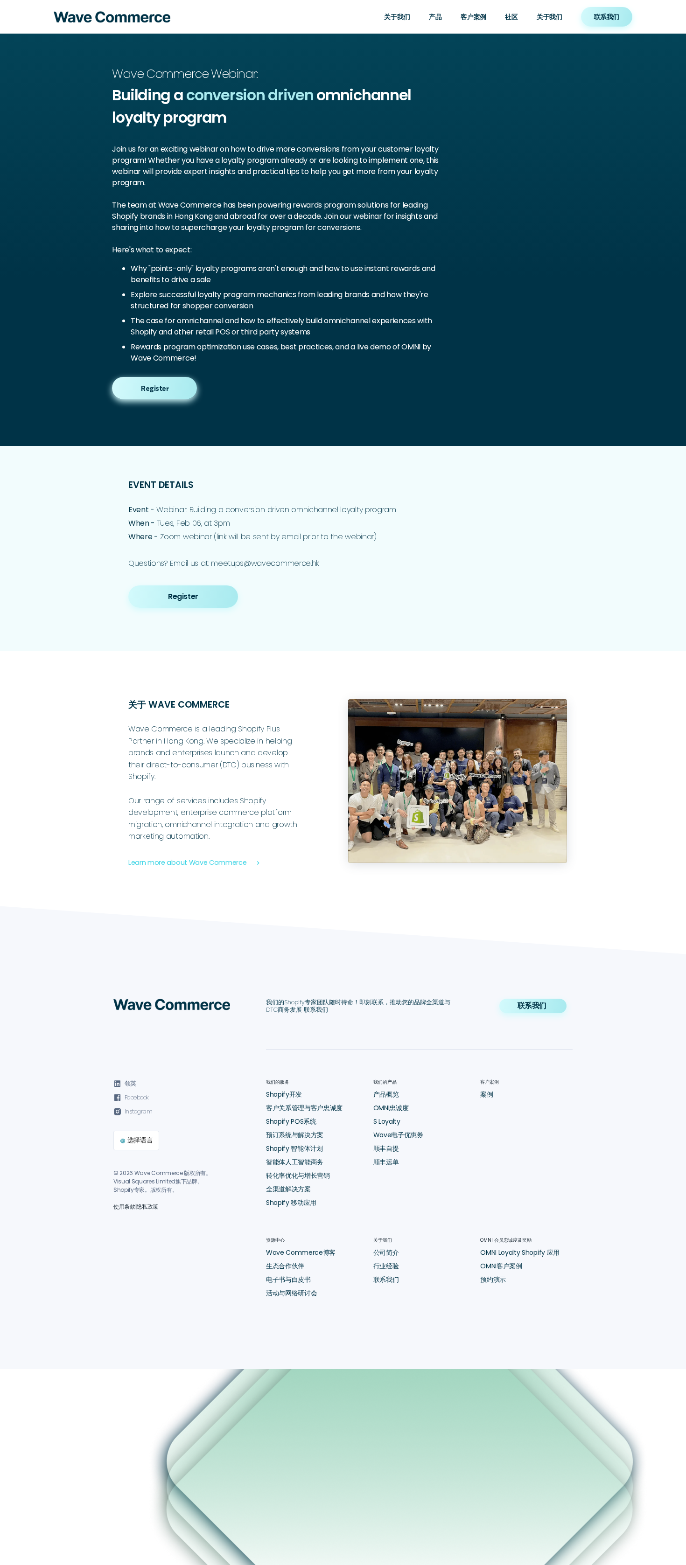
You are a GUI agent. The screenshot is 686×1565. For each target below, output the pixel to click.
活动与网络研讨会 (291, 1293)
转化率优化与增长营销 (298, 1175)
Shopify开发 (284, 1094)
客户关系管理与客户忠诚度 (304, 1108)
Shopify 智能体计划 (294, 1148)
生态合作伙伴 (285, 1266)
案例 (486, 1094)
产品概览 (386, 1094)
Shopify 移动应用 (291, 1202)
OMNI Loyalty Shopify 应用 (520, 1252)
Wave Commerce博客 (301, 1252)
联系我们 (386, 1279)
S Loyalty (386, 1121)
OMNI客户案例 (501, 1266)
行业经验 (386, 1266)
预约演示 (493, 1279)
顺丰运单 (386, 1162)
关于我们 (549, 16)
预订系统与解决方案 (294, 1135)
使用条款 (124, 1206)
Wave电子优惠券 (398, 1135)
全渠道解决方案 (288, 1189)
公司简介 (386, 1252)
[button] (397, 17)
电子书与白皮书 (288, 1279)
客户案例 (473, 16)
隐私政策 (147, 1206)
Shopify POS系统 (291, 1121)
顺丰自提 (386, 1148)
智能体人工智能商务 (294, 1162)
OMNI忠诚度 (391, 1108)
